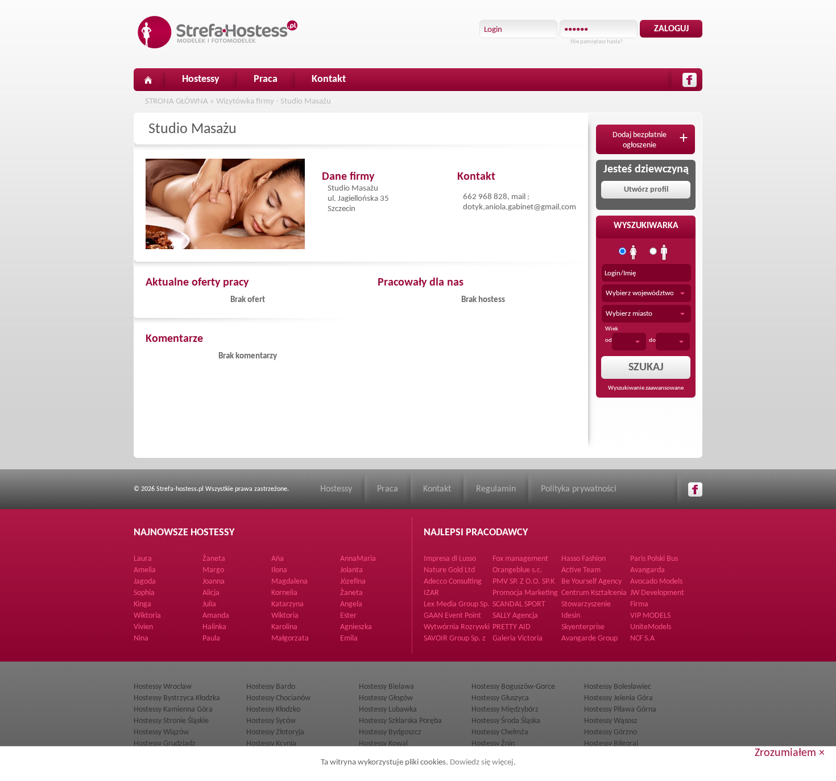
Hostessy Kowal (383, 743)
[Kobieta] (633, 252)
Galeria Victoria (518, 638)
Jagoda (145, 581)
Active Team (581, 570)
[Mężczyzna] (664, 252)
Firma (639, 604)
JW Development (657, 593)
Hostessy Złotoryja (275, 732)
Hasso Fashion (583, 559)
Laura (143, 559)
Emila (349, 638)
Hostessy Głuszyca (500, 698)
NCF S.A (642, 638)
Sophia (144, 593)
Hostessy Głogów (386, 698)
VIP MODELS (650, 615)
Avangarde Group (589, 638)
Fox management (520, 559)
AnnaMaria (358, 559)
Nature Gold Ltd (449, 570)
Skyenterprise (583, 627)
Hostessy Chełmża (499, 732)
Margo (213, 570)
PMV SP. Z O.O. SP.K (523, 581)
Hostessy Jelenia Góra (618, 698)
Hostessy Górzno (610, 732)
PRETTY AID (512, 627)
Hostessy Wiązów (161, 732)
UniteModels (650, 627)
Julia (209, 604)
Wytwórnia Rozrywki (457, 627)
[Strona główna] (148, 79)
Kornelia (284, 593)
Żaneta (213, 559)
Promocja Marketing (525, 593)
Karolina (284, 627)
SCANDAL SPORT (519, 604)
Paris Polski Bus (654, 559)
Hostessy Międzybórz (505, 709)
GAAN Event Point (452, 615)
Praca (266, 79)
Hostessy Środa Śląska (505, 721)
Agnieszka (356, 627)
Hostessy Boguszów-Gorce (513, 687)
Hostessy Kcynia (271, 743)
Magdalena (289, 581)
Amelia (145, 570)
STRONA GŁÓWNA (176, 101)
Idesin (570, 615)
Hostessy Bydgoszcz (390, 732)
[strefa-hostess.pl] (218, 32)
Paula (211, 638)
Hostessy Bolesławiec (617, 687)
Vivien (143, 627)
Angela (351, 604)
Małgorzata (290, 638)
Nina (141, 638)
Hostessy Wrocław (163, 687)
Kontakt (329, 79)
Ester (348, 615)
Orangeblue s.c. (518, 570)
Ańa (277, 559)
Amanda (215, 615)
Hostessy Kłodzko (273, 709)
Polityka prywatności (578, 489)
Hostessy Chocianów (278, 698)
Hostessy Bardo (270, 687)
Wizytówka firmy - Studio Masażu (273, 101)
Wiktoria (147, 615)
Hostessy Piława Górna (620, 709)
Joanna (213, 581)
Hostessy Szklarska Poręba (400, 721)
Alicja (211, 593)
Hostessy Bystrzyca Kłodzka (177, 698)
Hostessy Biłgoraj (611, 743)
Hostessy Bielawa (386, 687)
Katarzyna (287, 604)
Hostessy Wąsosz (611, 721)
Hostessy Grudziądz (165, 743)
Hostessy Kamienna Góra (173, 709)
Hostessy (201, 79)
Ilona (279, 570)
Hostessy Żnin (493, 743)
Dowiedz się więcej (482, 762)
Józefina (353, 581)
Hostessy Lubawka (388, 709)
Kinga (142, 604)
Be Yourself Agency (591, 581)
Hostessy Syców (271, 721)
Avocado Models (656, 581)
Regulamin (496, 489)
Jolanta (351, 570)
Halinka (214, 627)
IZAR (431, 593)
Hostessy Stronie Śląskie (171, 721)
